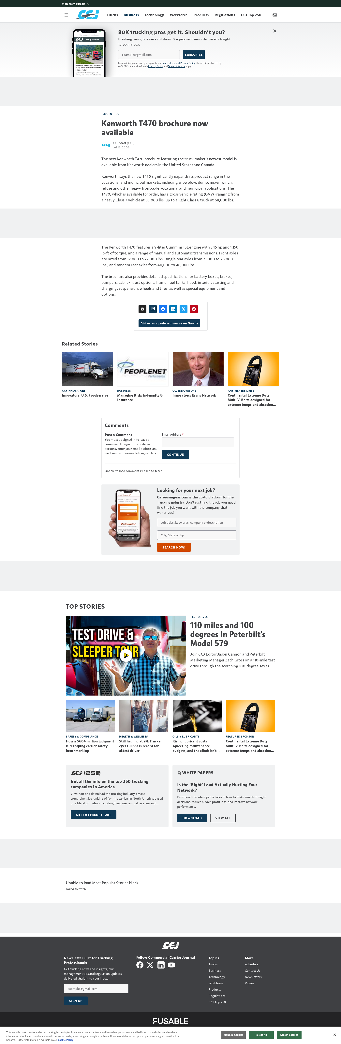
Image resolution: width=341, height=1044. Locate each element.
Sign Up (75, 1001)
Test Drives (199, 616)
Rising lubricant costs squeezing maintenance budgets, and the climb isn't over (194, 746)
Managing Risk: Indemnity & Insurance (140, 397)
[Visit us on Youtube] (171, 964)
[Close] (334, 1034)
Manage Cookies (233, 1034)
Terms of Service (176, 66)
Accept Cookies (289, 1034)
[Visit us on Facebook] (139, 964)
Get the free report (93, 815)
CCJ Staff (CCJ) (123, 143)
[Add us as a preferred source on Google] (153, 309)
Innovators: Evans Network (194, 395)
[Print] (142, 309)
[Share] (163, 309)
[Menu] (66, 14)
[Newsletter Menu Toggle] (274, 14)
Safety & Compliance (82, 736)
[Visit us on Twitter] (150, 964)
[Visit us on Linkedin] (161, 964)
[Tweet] (183, 309)
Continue (175, 454)
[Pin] (194, 309)
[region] (170, 1035)
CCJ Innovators (74, 390)
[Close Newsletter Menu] (274, 30)
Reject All (261, 1034)
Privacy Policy (155, 66)
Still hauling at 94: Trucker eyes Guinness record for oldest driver (140, 746)
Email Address (173, 434)
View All (222, 818)
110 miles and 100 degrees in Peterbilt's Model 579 (227, 634)
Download (192, 818)
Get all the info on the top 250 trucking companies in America (109, 784)
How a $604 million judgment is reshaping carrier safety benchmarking (90, 746)
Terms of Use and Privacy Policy (178, 62)
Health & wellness (133, 736)
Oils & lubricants (186, 736)
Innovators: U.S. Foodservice (85, 395)
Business (110, 114)
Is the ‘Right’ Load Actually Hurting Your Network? (217, 787)
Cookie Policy (65, 1039)
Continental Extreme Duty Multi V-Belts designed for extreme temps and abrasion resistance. (250, 400)
